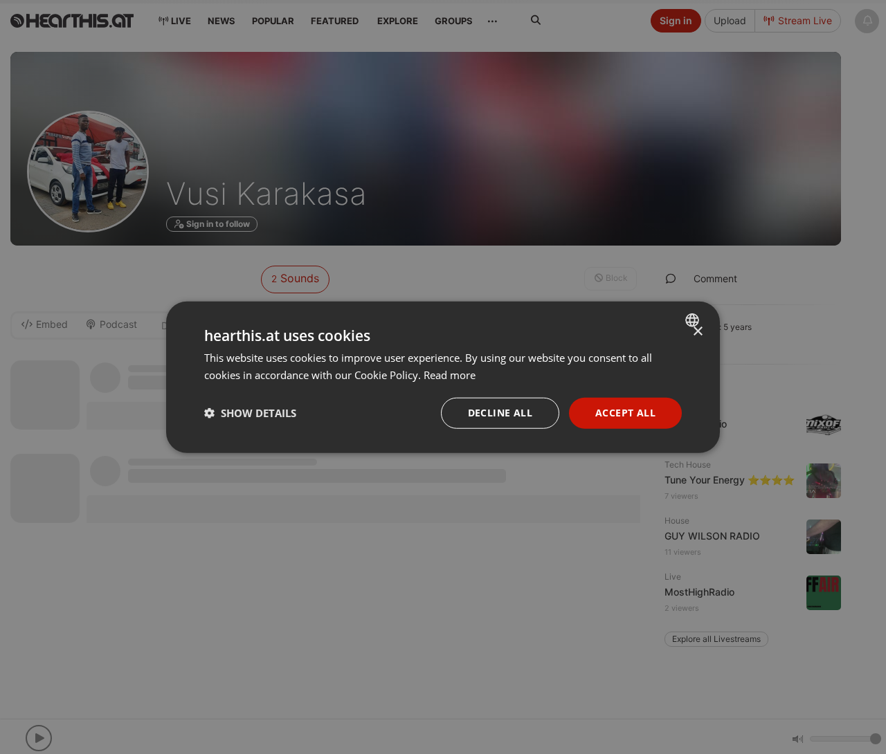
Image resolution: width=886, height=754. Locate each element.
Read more (450, 375)
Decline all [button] (500, 412)
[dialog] (443, 377)
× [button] (697, 332)
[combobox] (694, 320)
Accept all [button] (625, 412)
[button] (250, 413)
